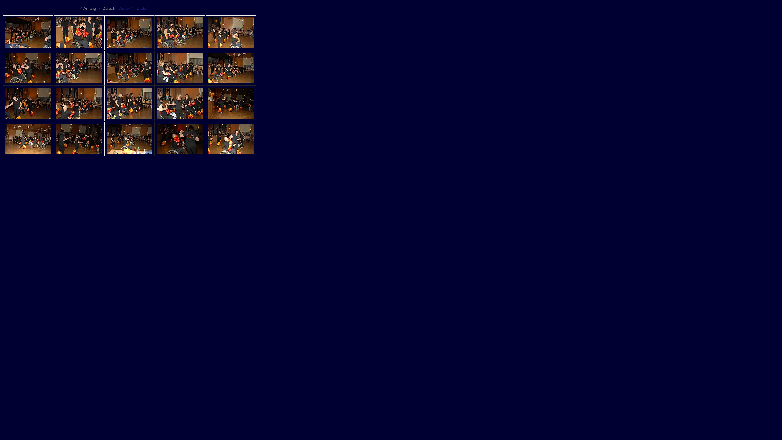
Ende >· (144, 8)
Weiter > (126, 8)
